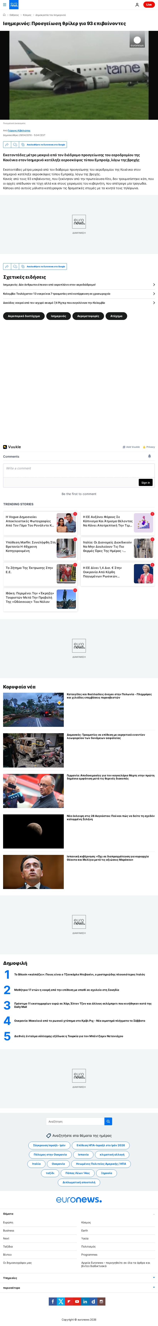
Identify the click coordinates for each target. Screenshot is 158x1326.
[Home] (4, 14)
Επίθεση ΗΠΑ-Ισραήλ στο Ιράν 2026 (101, 1145)
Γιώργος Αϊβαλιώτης (19, 130)
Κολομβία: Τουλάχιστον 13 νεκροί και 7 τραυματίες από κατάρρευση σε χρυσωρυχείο (56, 293)
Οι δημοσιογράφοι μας (17, 1262)
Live (149, 4)
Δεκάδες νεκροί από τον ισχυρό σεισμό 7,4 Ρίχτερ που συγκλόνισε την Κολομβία (54, 302)
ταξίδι (50, 1173)
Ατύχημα (116, 316)
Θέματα (8, 1213)
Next (6, 1238)
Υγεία (84, 1238)
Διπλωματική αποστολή (79, 1182)
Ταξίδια (8, 1246)
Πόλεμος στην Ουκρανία (50, 1154)
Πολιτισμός (88, 1246)
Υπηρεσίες (10, 1278)
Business (8, 1230)
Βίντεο (7, 1254)
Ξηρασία (106, 1173)
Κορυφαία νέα (19, 687)
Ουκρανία (58, 1163)
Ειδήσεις (14, 15)
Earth (84, 1230)
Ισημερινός (58, 316)
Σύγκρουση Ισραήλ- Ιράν (49, 1145)
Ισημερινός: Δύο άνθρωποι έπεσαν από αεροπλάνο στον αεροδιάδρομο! (49, 284)
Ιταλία (36, 1163)
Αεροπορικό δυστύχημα (24, 316)
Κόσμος (27, 15)
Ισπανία (83, 1154)
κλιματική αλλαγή (112, 1154)
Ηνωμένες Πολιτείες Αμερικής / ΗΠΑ (101, 1163)
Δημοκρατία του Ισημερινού (50, 15)
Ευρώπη (8, 1222)
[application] (79, 75)
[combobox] (79, 1121)
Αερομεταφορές (88, 316)
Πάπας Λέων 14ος (78, 1173)
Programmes (89, 1254)
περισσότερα (11, 1287)
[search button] (108, 1121)
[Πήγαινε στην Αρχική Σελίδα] (13, 4)
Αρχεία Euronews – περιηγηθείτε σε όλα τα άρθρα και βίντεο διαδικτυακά (115, 1264)
